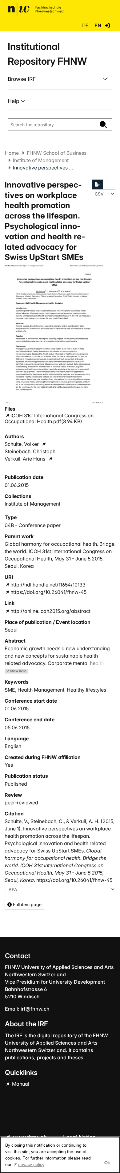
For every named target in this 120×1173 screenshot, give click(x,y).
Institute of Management (41, 160)
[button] (107, 25)
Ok (107, 1162)
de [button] (86, 25)
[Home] (36, 9)
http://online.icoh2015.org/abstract (50, 611)
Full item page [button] (27, 904)
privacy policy (31, 1164)
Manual (20, 1084)
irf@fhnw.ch (35, 1009)
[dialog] (60, 1155)
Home (12, 153)
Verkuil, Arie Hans (25, 459)
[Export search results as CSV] (97, 184)
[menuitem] (60, 79)
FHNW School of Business (56, 153)
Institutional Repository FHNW (47, 53)
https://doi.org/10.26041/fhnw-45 (48, 592)
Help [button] (14, 101)
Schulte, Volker (22, 444)
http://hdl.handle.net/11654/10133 (48, 585)
